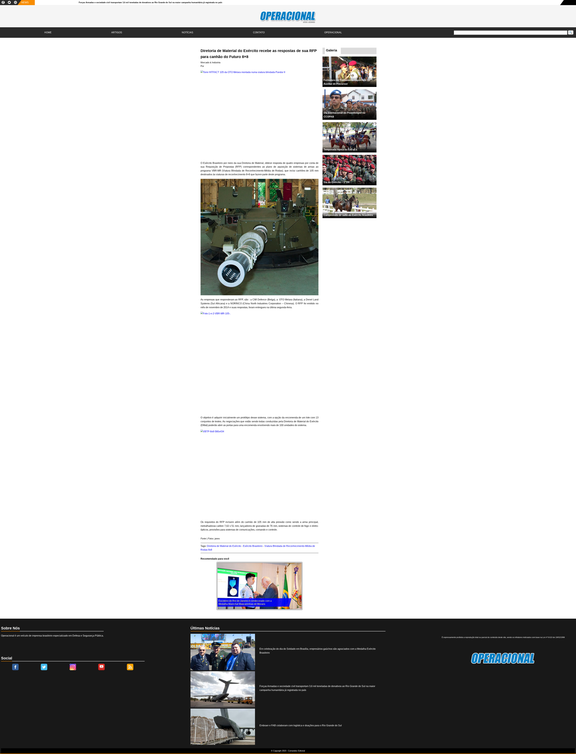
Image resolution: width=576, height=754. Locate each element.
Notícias (187, 32)
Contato (259, 32)
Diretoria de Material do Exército (224, 546)
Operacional (333, 32)
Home (48, 32)
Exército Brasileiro (252, 546)
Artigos (116, 32)
